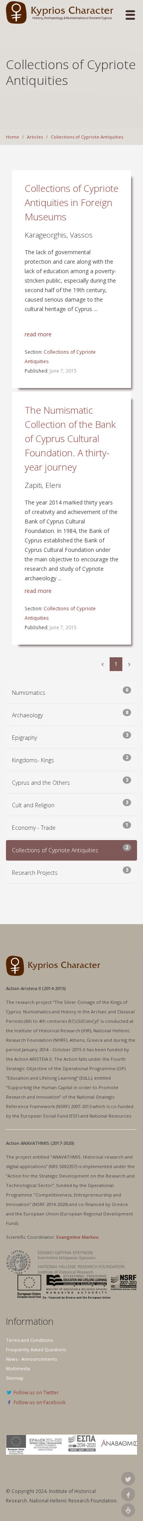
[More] (129, 664)
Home (12, 137)
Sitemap (14, 1378)
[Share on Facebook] (128, 1494)
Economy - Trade (34, 827)
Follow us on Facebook (39, 1402)
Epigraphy (24, 737)
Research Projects (35, 872)
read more (38, 334)
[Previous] (102, 664)
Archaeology (27, 715)
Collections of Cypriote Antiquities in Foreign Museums (71, 202)
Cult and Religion (33, 805)
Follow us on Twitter (35, 1392)
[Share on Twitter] (128, 1478)
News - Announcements (31, 1359)
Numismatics (28, 692)
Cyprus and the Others (41, 782)
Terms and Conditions (29, 1340)
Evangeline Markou (77, 1237)
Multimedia (18, 1368)
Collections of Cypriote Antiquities (87, 137)
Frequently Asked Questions (36, 1349)
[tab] (71, 693)
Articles (35, 137)
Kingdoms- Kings (33, 760)
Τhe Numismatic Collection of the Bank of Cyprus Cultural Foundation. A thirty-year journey (70, 438)
